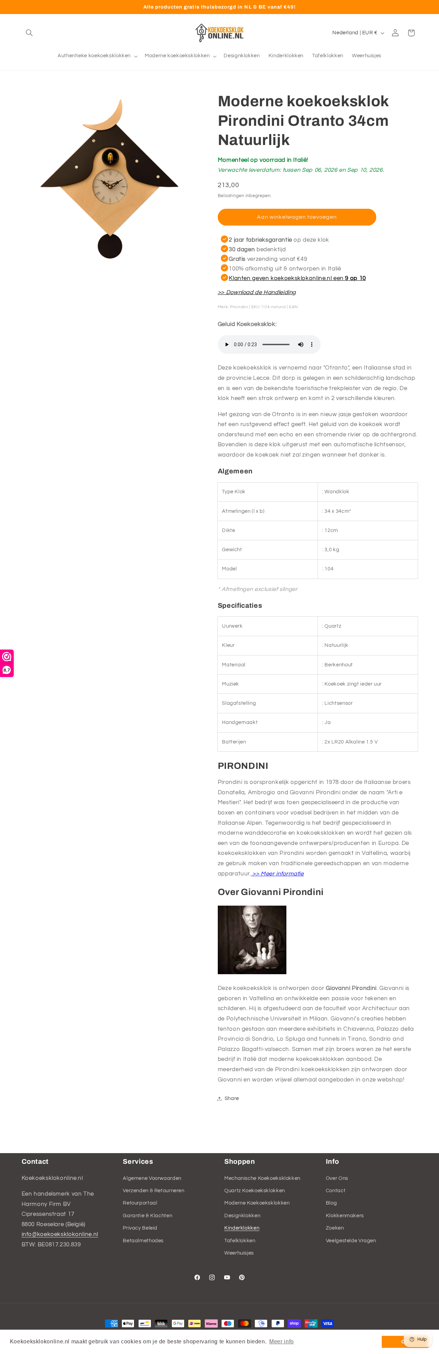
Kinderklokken (241, 1228)
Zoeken (335, 1228)
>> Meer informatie (277, 873)
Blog (331, 1203)
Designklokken (242, 1215)
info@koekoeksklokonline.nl (60, 1234)
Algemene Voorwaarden (152, 1178)
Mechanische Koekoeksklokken (262, 1178)
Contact (335, 1190)
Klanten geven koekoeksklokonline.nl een (297, 278)
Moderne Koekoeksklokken (257, 1203)
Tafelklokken (240, 1240)
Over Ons (337, 1178)
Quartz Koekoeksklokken (254, 1190)
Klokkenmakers (345, 1215)
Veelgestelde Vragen (351, 1240)
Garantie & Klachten (147, 1215)
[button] (29, 33)
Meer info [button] (281, 1341)
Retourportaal (140, 1203)
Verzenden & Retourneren (154, 1190)
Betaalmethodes (143, 1240)
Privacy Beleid (140, 1228)
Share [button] (232, 1098)
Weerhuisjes (239, 1253)
